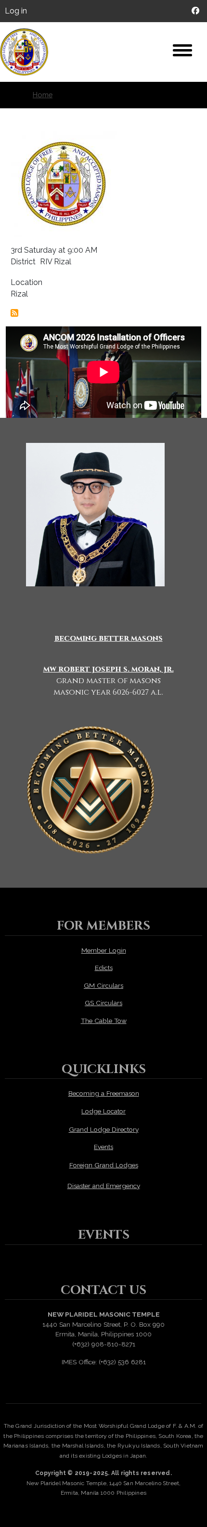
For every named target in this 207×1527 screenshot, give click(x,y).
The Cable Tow (104, 1020)
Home (42, 95)
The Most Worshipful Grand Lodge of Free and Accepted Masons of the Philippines (29, 52)
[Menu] (182, 51)
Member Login (103, 950)
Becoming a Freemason (103, 1093)
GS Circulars (103, 1003)
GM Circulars (103, 985)
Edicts (104, 967)
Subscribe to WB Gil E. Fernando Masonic (14, 313)
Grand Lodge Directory (104, 1129)
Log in (16, 10)
